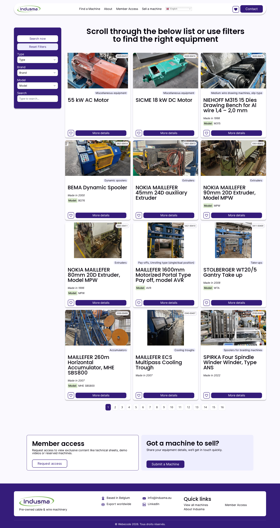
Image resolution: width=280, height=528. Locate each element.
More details (101, 133)
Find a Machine (89, 9)
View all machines (196, 505)
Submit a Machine (165, 464)
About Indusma (194, 509)
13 (196, 407)
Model (21, 80)
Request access (50, 464)
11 (180, 407)
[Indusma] (29, 9)
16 (222, 407)
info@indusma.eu (159, 498)
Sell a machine (152, 9)
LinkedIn (153, 504)
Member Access (127, 9)
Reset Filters (37, 46)
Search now (37, 38)
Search (22, 93)
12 (188, 407)
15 (213, 407)
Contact (251, 9)
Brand (21, 67)
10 (171, 407)
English (173, 9)
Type (20, 54)
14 (205, 407)
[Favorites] (235, 9)
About (108, 9)
